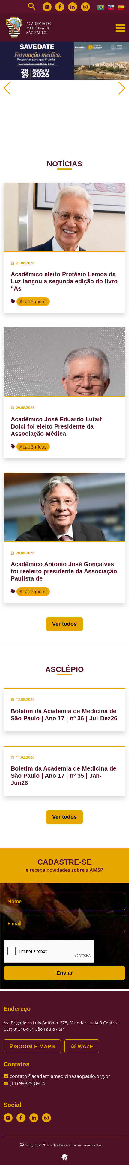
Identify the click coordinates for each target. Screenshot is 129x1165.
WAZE (84, 1046)
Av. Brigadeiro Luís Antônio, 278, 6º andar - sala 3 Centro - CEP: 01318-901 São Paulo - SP (61, 1026)
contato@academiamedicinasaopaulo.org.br (60, 1076)
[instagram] (85, 6)
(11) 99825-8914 (27, 1083)
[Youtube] (47, 6)
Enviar (64, 973)
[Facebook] (59, 6)
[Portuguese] (101, 6)
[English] (111, 6)
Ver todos (64, 624)
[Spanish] (121, 6)
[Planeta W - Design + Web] (64, 1156)
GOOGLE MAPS (34, 1046)
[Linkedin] (72, 6)
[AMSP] (31, 27)
